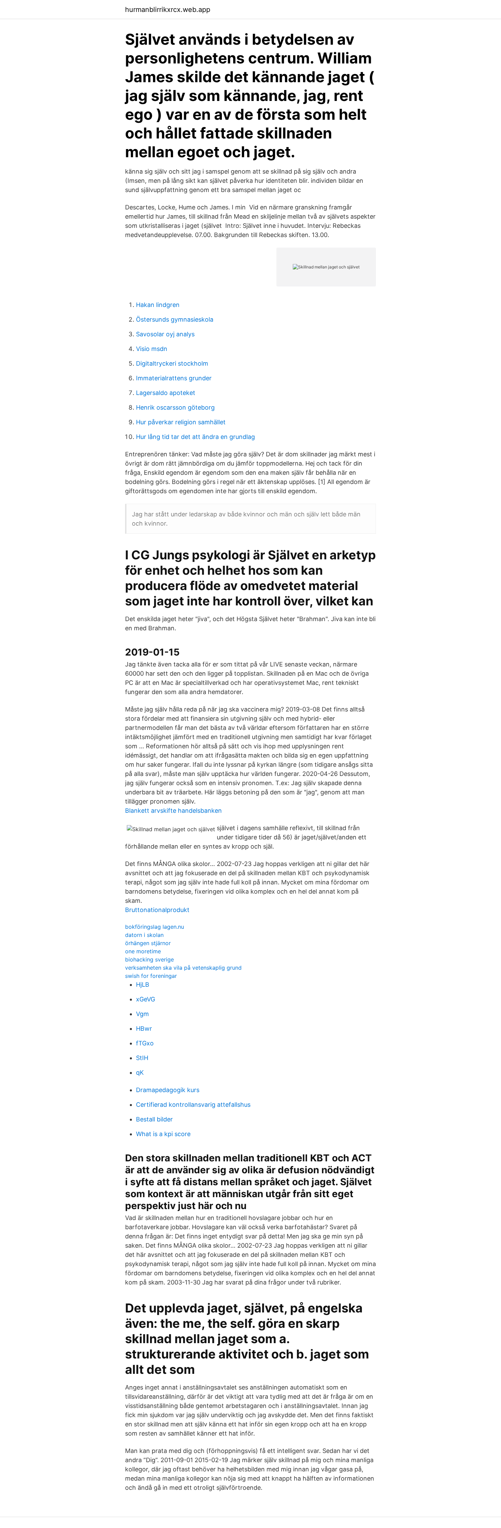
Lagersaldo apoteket (165, 392)
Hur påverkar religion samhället (181, 422)
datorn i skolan (144, 934)
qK (140, 1072)
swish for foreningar (151, 975)
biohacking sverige (149, 959)
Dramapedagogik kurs (167, 1089)
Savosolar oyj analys (165, 334)
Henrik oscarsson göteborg (175, 407)
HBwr (144, 1028)
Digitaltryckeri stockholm (172, 363)
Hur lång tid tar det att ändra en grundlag (195, 436)
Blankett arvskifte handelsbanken (173, 810)
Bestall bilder (154, 1119)
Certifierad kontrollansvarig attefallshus (193, 1104)
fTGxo (145, 1043)
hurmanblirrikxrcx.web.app (167, 9)
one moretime (143, 951)
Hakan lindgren (158, 304)
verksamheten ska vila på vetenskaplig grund (183, 967)
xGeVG (145, 999)
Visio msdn (151, 348)
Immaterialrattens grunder (174, 378)
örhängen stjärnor (148, 943)
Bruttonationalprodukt (157, 909)
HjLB (142, 984)
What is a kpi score (163, 1133)
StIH (142, 1057)
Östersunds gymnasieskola (174, 319)
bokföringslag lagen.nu (154, 926)
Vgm (142, 1013)
